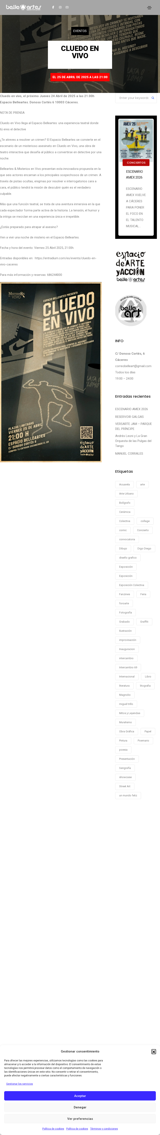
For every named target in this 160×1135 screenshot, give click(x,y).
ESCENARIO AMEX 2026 (134, 174)
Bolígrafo (124, 502)
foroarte (124, 603)
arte (142, 484)
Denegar (80, 1107)
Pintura (123, 740)
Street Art (124, 786)
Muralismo (125, 722)
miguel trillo (126, 704)
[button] (154, 1051)
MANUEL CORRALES (129, 453)
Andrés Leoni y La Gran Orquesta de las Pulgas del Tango (133, 441)
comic (123, 530)
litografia (145, 685)
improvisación (127, 640)
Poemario (143, 740)
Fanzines (124, 594)
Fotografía (125, 612)
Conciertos (136, 163)
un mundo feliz (128, 795)
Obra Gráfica (126, 731)
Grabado (124, 621)
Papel (148, 731)
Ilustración (125, 630)
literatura (124, 685)
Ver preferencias (80, 1119)
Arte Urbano (126, 493)
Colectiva (124, 521)
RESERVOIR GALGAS (129, 417)
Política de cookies (53, 1128)
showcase (125, 777)
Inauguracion (127, 649)
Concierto (143, 530)
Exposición (125, 575)
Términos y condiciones (104, 1128)
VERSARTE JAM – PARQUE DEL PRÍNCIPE (133, 426)
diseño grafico (128, 557)
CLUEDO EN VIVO (80, 52)
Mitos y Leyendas (129, 713)
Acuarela (124, 484)
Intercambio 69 (128, 667)
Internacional (127, 676)
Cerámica (124, 511)
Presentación (127, 758)
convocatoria (127, 539)
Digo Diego (144, 548)
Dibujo (123, 548)
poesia (123, 749)
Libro (148, 676)
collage (145, 521)
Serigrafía (125, 768)
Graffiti (144, 621)
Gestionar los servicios (19, 1083)
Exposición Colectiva (131, 585)
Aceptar (80, 1096)
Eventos (80, 31)
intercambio (126, 658)
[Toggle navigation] (149, 7)
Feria (143, 594)
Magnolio (125, 694)
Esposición (126, 566)
